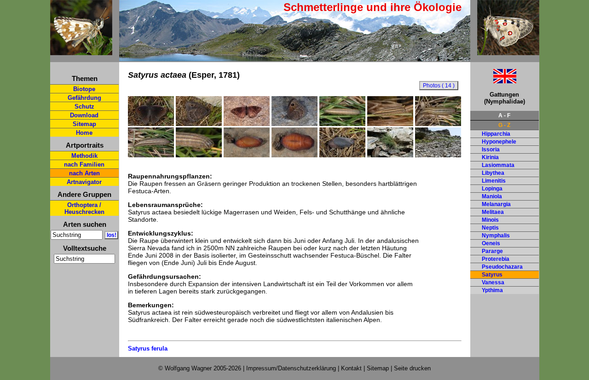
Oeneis (491, 243)
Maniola (492, 196)
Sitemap (84, 124)
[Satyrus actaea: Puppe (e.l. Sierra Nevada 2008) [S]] (247, 155)
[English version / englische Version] (493, 81)
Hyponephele (499, 141)
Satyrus (492, 274)
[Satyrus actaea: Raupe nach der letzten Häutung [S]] (390, 123)
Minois (490, 220)
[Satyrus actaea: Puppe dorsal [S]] (294, 155)
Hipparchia (496, 134)
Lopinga (492, 188)
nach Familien (84, 164)
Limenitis (494, 181)
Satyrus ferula (147, 348)
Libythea (493, 173)
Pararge (492, 251)
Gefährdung (84, 97)
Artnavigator (84, 181)
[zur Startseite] (81, 51)
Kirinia (490, 157)
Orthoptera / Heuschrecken (84, 208)
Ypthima (492, 290)
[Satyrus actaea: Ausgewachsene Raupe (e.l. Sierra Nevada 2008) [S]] (438, 123)
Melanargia (496, 204)
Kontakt (351, 368)
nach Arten (84, 173)
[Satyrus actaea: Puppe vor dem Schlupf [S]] (342, 155)
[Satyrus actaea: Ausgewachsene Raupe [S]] (151, 155)
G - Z (504, 125)
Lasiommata (498, 165)
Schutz (84, 106)
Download (84, 115)
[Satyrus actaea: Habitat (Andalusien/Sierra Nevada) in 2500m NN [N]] (438, 155)
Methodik (84, 155)
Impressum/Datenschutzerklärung (291, 368)
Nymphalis (496, 235)
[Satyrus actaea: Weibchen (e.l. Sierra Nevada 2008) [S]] (247, 123)
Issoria (491, 149)
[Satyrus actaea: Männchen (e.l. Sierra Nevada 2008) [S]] (151, 123)
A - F (504, 115)
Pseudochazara (502, 267)
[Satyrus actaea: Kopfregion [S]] (199, 155)
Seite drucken (412, 368)
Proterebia (495, 259)
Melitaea (493, 212)
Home (84, 132)
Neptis (490, 228)
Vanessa (493, 282)
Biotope (84, 89)
